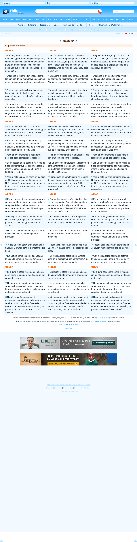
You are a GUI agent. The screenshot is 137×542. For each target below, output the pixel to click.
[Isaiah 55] (133, 251)
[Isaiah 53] (3, 251)
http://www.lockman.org (102, 318)
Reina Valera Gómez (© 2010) (68, 324)
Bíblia (6, 34)
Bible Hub (68, 328)
